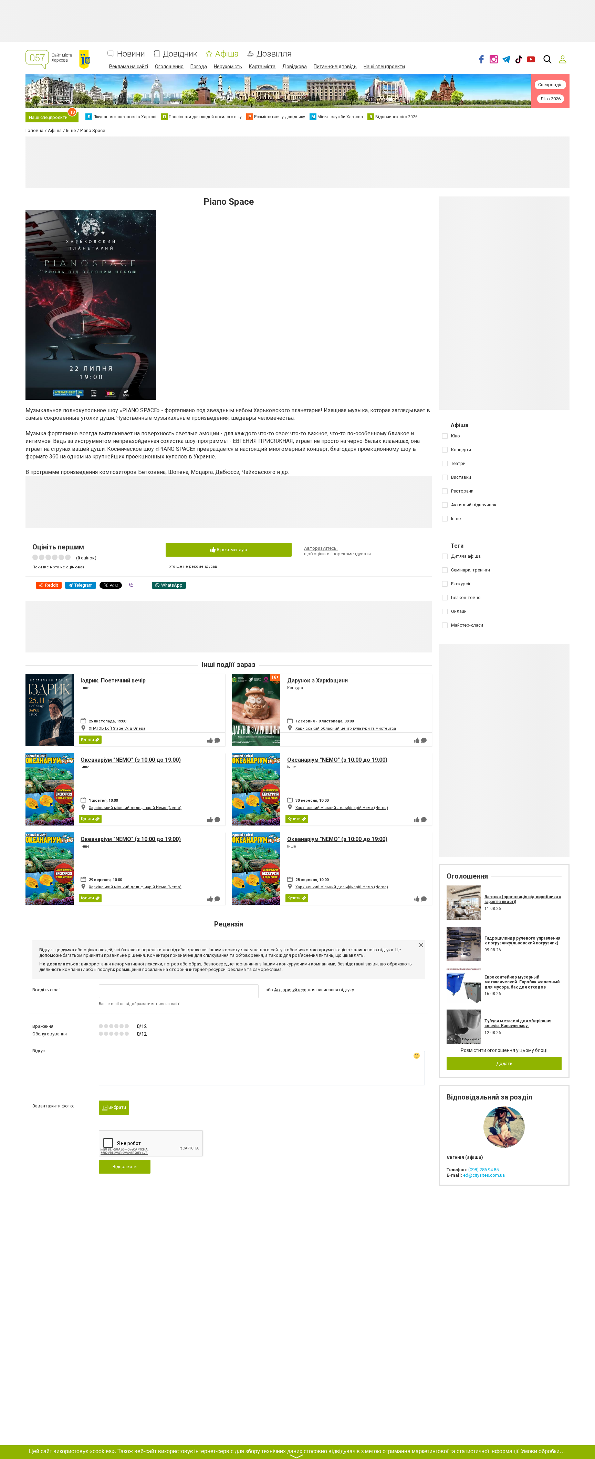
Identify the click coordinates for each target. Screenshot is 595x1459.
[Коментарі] (217, 740)
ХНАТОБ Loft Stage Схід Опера (117, 728)
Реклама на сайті (128, 66)
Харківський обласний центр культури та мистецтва (345, 728)
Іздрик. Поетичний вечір (113, 680)
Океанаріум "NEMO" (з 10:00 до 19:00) (131, 760)
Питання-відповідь (335, 66)
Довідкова (294, 66)
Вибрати (116, 1107)
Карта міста (262, 66)
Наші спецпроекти (384, 66)
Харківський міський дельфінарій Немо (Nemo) (135, 808)
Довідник (180, 54)
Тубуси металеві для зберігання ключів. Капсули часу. (517, 1023)
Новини (131, 54)
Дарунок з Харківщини (317, 680)
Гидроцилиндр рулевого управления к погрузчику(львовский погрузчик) (522, 940)
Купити (87, 739)
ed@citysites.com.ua (484, 1175)
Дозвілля (274, 54)
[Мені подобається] (210, 740)
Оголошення (169, 66)
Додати (504, 1063)
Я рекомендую (231, 549)
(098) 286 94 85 (483, 1169)
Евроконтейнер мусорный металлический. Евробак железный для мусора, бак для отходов (522, 982)
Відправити (125, 1166)
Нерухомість (228, 66)
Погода (198, 66)
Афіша (227, 54)
